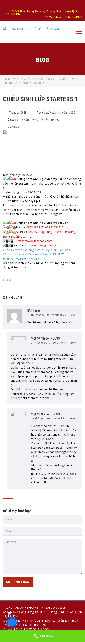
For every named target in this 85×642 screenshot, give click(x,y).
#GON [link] (42, 259)
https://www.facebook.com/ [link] (35, 241)
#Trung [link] (7, 250)
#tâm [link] (16, 250)
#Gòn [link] (60, 250)
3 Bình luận (14, 126)
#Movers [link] (33, 254)
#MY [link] (27, 259)
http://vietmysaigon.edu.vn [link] (41, 245)
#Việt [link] (39, 250)
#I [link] (4, 259)
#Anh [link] (24, 250)
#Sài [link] (53, 250)
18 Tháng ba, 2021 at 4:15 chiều (49, 315)
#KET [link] (52, 254)
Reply (73, 315)
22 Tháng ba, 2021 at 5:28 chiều (49, 343)
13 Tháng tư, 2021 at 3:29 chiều (49, 418)
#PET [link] (60, 254)
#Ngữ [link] (32, 250)
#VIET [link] (19, 259)
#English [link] (8, 254)
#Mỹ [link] (46, 250)
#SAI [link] (34, 259)
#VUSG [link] (68, 250)
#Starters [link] (20, 254)
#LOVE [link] (10, 259)
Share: (7, 279)
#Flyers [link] (44, 254)
